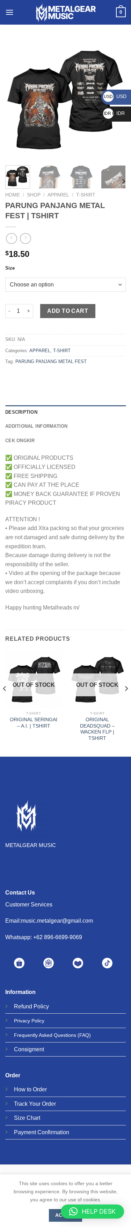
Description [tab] (21, 412)
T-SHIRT (85, 195)
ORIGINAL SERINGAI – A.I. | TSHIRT (33, 723)
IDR (114, 113)
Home (12, 195)
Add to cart (67, 311)
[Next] (123, 181)
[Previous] (16, 99)
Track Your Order (35, 1104)
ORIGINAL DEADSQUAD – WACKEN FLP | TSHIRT (97, 729)
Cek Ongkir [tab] (20, 440)
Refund (23, 1006)
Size (10, 268)
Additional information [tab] (36, 426)
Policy (41, 1006)
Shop (34, 195)
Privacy (22, 1020)
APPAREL (58, 195)
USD (115, 96)
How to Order (30, 1089)
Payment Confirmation (41, 1132)
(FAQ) (84, 1035)
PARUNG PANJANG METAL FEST (51, 361)
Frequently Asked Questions (45, 1035)
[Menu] (9, 12)
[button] (92, 1212)
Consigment (29, 1049)
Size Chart (27, 1118)
